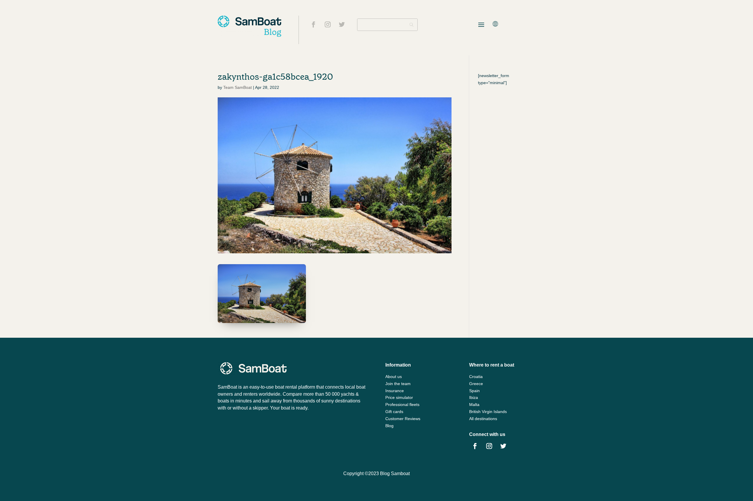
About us (393, 376)
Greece (476, 383)
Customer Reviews (402, 418)
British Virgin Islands (488, 411)
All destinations (483, 418)
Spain (474, 390)
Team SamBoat (237, 87)
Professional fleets (402, 404)
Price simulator (399, 397)
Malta (474, 404)
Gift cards (394, 411)
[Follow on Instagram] (328, 24)
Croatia (476, 376)
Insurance (394, 390)
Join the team (398, 383)
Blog (389, 425)
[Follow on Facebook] (313, 24)
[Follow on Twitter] (342, 24)
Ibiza (473, 397)
